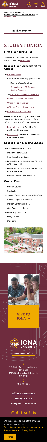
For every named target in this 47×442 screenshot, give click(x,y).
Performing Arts (14, 127)
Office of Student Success (19, 111)
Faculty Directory (23, 398)
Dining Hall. (25, 60)
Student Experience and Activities (19, 15)
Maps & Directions (22, 353)
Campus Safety (14, 74)
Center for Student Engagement (24, 94)
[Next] (39, 249)
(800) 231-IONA (23, 384)
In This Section (22, 30)
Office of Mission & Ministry (20, 98)
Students (17, 12)
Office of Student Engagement (20, 107)
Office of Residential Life (18, 103)
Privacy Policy (28, 430)
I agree (10, 437)
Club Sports (12, 134)
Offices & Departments (23, 393)
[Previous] (33, 249)
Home (6, 12)
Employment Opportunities (23, 403)
